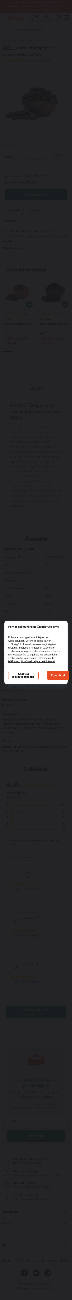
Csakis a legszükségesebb (23, 675)
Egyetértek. (58, 675)
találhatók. (14, 661)
